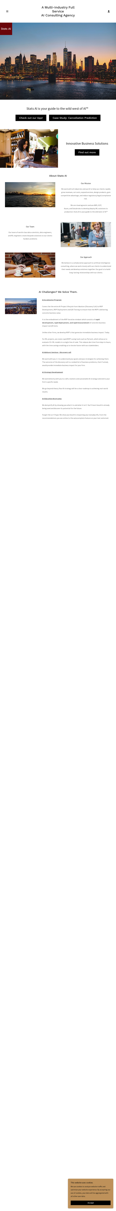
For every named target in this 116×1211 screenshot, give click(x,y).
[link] (58, 16)
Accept (91, 1203)
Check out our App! (31, 117)
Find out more (87, 152)
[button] (7, 11)
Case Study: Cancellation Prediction (75, 117)
